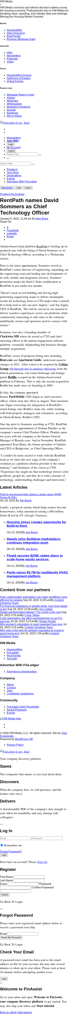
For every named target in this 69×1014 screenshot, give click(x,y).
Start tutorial (24, 1012)
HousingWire (14, 30)
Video (10, 61)
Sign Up (42, 862)
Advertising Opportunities (22, 671)
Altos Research (16, 33)
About (10, 684)
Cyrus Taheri (32, 615)
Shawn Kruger (47, 621)
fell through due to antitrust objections (33, 369)
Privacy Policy (15, 744)
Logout (11, 151)
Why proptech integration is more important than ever (31, 624)
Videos (11, 97)
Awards (11, 109)
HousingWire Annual (19, 75)
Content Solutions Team (38, 627)
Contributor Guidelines (20, 693)
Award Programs (17, 709)
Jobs (9, 690)
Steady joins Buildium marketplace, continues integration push (34, 540)
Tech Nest (13, 172)
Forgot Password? (11, 851)
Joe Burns (26, 500)
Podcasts (12, 58)
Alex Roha (42, 218)
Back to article (8, 1012)
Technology (17, 194)
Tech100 (12, 658)
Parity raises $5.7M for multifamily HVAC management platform (37, 574)
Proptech (12, 169)
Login (10, 144)
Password (45, 883)
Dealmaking (14, 175)
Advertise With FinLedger (22, 181)
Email (3, 883)
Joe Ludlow (46, 609)
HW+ (10, 52)
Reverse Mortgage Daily (21, 39)
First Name (6, 876)
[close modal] (1, 824)
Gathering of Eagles (18, 78)
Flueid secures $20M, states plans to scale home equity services (35, 557)
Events (11, 178)
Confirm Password (43, 887)
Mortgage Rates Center (20, 94)
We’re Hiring (14, 116)
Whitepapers (14, 103)
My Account (13, 147)
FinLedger (13, 652)
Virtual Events (15, 81)
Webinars (12, 100)
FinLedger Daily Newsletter (23, 706)
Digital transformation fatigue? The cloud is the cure (30, 612)
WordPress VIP (24, 739)
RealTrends (14, 36)
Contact (11, 687)
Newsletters (14, 55)
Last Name (6, 880)
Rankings (12, 112)
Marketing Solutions (18, 106)
